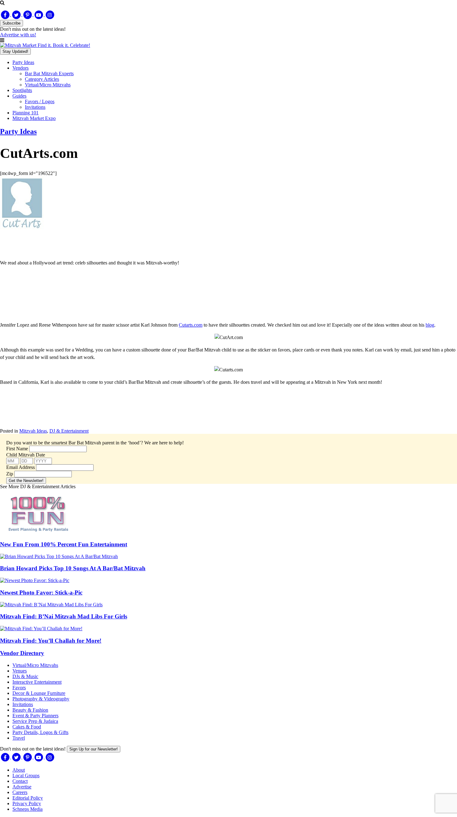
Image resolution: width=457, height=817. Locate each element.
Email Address (20, 467)
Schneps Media (27, 809)
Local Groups (25, 775)
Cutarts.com (190, 325)
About (18, 770)
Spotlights (22, 90)
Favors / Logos (39, 101)
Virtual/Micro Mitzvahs (48, 84)
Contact (20, 781)
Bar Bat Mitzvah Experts (49, 73)
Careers (19, 792)
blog (430, 325)
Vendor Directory (22, 653)
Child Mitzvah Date (25, 454)
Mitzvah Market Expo (34, 118)
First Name (17, 448)
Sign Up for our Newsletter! (93, 749)
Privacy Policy (26, 803)
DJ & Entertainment (69, 431)
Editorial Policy (27, 798)
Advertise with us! (18, 34)
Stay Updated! (15, 51)
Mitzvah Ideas (33, 431)
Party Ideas (23, 62)
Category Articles (42, 79)
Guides (19, 96)
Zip (9, 473)
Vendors (20, 68)
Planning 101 (25, 112)
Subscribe (11, 23)
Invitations (35, 107)
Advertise (21, 786)
